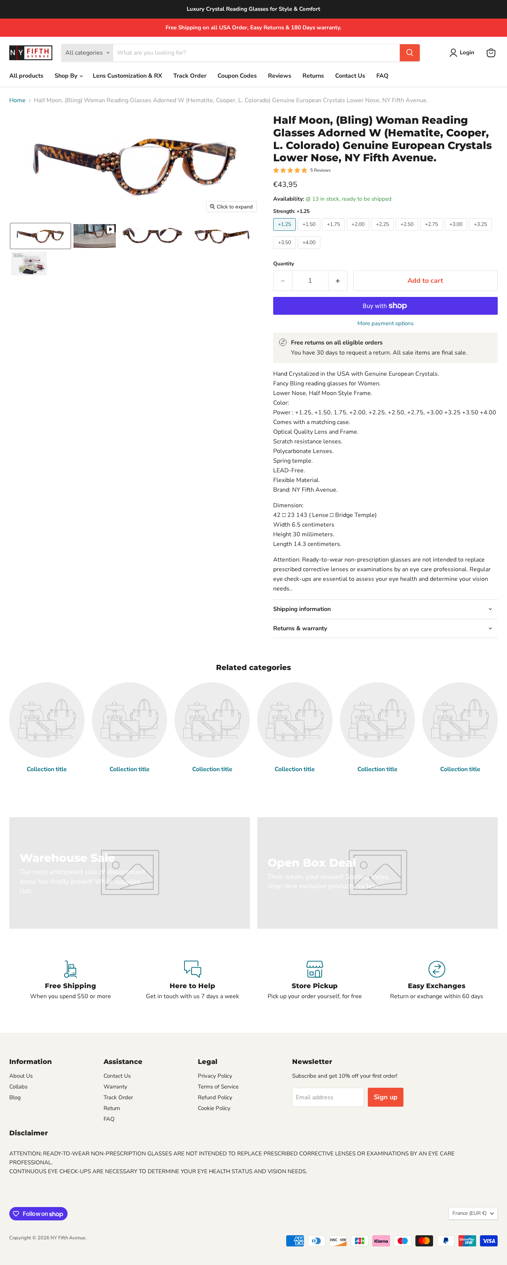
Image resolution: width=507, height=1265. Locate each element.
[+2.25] (383, 233)
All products (26, 76)
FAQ (382, 76)
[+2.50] (408, 233)
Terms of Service (218, 1086)
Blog (15, 1097)
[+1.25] (285, 233)
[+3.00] (457, 233)
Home (17, 100)
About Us (21, 1076)
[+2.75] (432, 233)
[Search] (410, 52)
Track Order (189, 76)
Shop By (67, 76)
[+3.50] (285, 251)
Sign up (386, 1097)
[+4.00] (310, 251)
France (469, 1213)
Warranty (115, 1086)
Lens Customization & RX (127, 76)
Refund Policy (215, 1097)
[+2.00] (359, 233)
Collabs (18, 1086)
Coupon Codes (237, 76)
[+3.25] (481, 233)
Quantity (283, 264)
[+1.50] (310, 233)
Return (112, 1108)
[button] (463, 52)
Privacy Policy (215, 1076)
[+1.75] (334, 233)
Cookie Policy (214, 1108)
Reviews (279, 76)
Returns (313, 76)
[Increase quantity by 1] (337, 281)
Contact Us (350, 76)
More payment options (385, 323)
